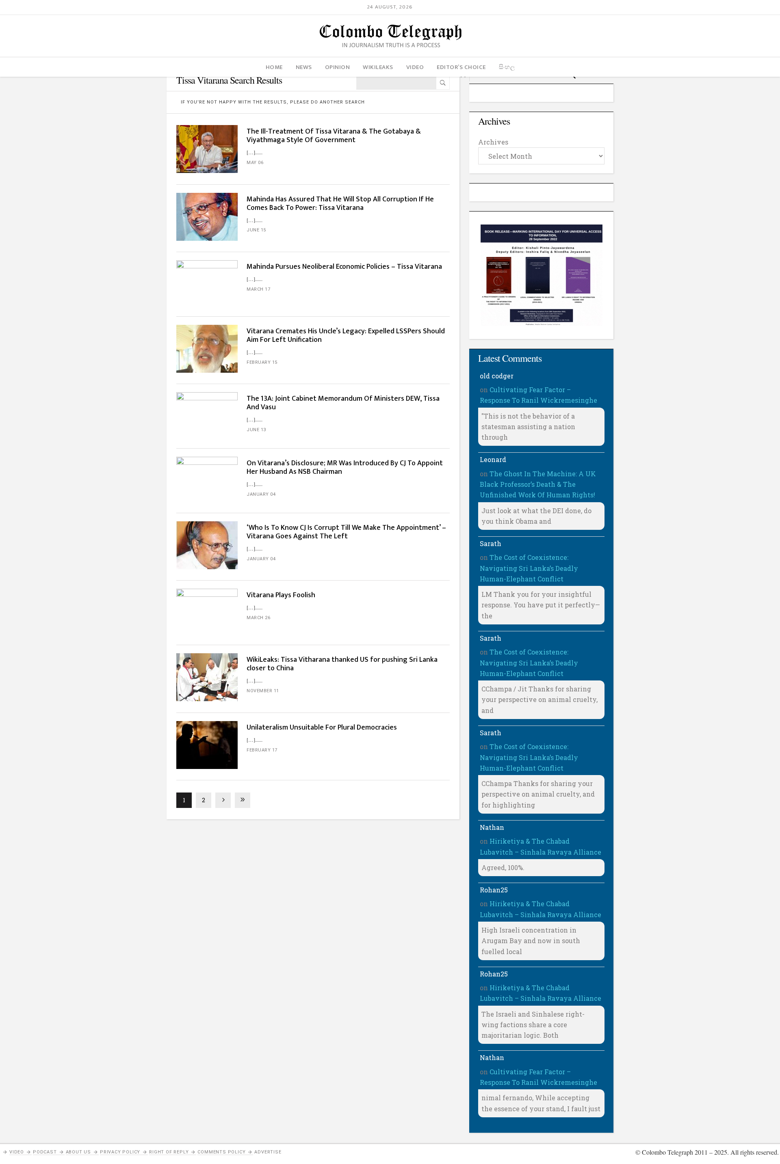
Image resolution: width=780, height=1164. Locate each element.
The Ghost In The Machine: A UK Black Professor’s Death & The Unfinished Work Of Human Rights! (538, 484)
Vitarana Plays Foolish (281, 595)
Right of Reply (168, 1152)
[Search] (443, 83)
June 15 (256, 230)
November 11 (263, 690)
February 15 (262, 362)
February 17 (262, 750)
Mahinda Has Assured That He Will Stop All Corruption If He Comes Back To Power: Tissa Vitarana (340, 203)
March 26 (258, 617)
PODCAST (45, 1152)
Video (16, 1152)
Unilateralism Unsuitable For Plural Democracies (322, 727)
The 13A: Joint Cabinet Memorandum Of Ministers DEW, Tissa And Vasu (343, 403)
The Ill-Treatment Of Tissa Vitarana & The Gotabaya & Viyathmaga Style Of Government (334, 135)
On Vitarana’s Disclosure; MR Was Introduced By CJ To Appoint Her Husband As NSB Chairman (345, 467)
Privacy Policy (120, 1152)
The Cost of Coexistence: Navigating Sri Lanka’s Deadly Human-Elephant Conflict (529, 568)
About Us (78, 1152)
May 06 (255, 162)
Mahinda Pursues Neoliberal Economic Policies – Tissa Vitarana (344, 267)
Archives (493, 142)
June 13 (256, 429)
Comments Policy (221, 1152)
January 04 (261, 494)
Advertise (267, 1152)
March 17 (258, 289)
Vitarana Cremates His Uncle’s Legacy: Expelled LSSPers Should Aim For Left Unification (346, 335)
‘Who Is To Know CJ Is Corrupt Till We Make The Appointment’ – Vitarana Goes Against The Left (346, 532)
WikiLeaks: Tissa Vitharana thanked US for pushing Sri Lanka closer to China (342, 664)
